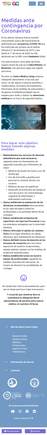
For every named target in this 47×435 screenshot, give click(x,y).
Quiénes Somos (19, 339)
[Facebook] (27, 411)
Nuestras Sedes (19, 336)
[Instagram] (20, 411)
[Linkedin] (34, 411)
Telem (15, 351)
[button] (41, 3)
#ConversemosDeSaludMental (23, 405)
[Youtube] (13, 411)
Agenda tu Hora (19, 348)
